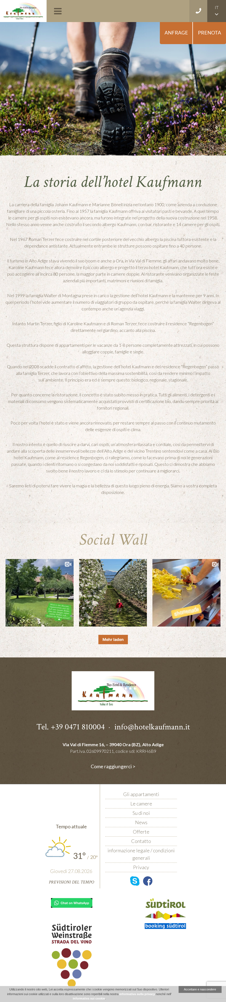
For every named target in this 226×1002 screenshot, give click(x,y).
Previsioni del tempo (71, 882)
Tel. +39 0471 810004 (70, 726)
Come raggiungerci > (113, 766)
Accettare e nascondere (200, 989)
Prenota (209, 32)
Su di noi (141, 813)
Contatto (141, 841)
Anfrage (176, 32)
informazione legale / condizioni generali (141, 854)
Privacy (141, 867)
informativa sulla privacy (137, 994)
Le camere (141, 803)
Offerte (141, 832)
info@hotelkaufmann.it (152, 726)
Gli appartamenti (141, 794)
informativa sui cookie (89, 998)
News (141, 822)
